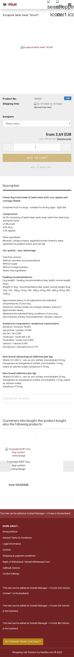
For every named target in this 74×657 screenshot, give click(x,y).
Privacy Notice (10, 531)
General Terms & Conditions (17, 537)
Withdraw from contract (23, 641)
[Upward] (64, 652)
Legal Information (12, 543)
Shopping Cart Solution (24, 652)
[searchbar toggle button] (51, 4)
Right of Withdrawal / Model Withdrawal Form (26, 561)
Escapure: (8, 116)
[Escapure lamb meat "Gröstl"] (37, 47)
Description (11, 185)
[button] (8, 147)
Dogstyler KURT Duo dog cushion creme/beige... (18, 465)
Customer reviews (16, 398)
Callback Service (11, 568)
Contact (7, 549)
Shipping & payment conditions (19, 555)
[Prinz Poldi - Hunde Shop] (9, 4)
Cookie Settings (11, 573)
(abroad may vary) (42, 107)
